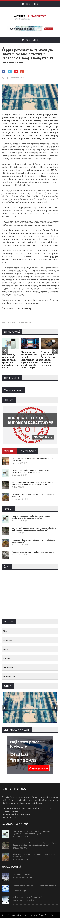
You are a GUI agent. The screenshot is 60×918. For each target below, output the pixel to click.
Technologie (24, 322)
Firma (5, 649)
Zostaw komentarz (13, 390)
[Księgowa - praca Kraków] (30, 736)
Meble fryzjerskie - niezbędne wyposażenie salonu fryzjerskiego (32, 459)
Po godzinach (9, 676)
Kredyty (6, 658)
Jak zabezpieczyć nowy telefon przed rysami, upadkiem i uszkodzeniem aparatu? (10, 360)
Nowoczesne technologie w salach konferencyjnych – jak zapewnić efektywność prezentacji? (31, 360)
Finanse (6, 631)
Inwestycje (7, 640)
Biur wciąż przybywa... (22, 874)
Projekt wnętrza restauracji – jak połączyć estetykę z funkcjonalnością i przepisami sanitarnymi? (34, 483)
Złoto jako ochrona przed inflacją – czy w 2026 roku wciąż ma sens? (33, 495)
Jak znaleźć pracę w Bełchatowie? (27, 897)
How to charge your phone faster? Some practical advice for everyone (49, 359)
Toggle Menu (31, 4)
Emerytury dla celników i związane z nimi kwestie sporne (34, 886)
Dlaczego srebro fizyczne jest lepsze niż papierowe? (33, 552)
